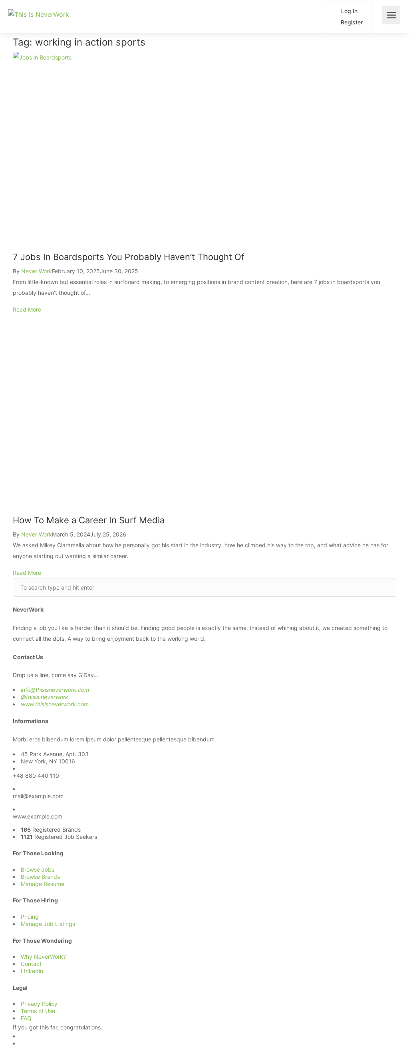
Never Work (36, 271)
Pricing (30, 916)
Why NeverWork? (43, 956)
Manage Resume (42, 883)
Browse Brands (40, 876)
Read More (27, 309)
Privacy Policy (39, 1003)
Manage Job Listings (48, 923)
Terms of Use (38, 1010)
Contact (31, 963)
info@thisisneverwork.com (55, 689)
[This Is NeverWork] (38, 5)
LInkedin (32, 971)
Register (351, 22)
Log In (348, 11)
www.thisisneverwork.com (55, 704)
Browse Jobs (37, 869)
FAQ (26, 1018)
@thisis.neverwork (44, 696)
